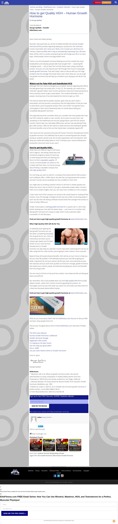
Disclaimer (44, 470)
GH (39, 456)
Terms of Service (66, 470)
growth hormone (46, 456)
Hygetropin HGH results (38, 341)
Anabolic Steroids (43, 453)
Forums (73, 318)
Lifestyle (61, 453)
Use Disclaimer (77, 470)
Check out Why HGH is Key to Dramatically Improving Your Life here (60, 51)
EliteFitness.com (64, 318)
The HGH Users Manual (38, 333)
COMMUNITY (106, 2)
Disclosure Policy (54, 470)
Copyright (86, 470)
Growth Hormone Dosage (39, 338)
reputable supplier (47, 160)
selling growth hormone (54, 207)
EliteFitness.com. (57, 482)
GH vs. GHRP (34, 348)
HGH (49, 318)
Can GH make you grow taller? (40, 346)
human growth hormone (64, 456)
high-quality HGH (39, 170)
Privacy (37, 470)
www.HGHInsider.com (79, 219)
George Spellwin (46, 417)
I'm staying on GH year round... (41, 343)
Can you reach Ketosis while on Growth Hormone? (48, 351)
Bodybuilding (54, 453)
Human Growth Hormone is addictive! (43, 336)
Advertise (30, 470)
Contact (58, 473)
